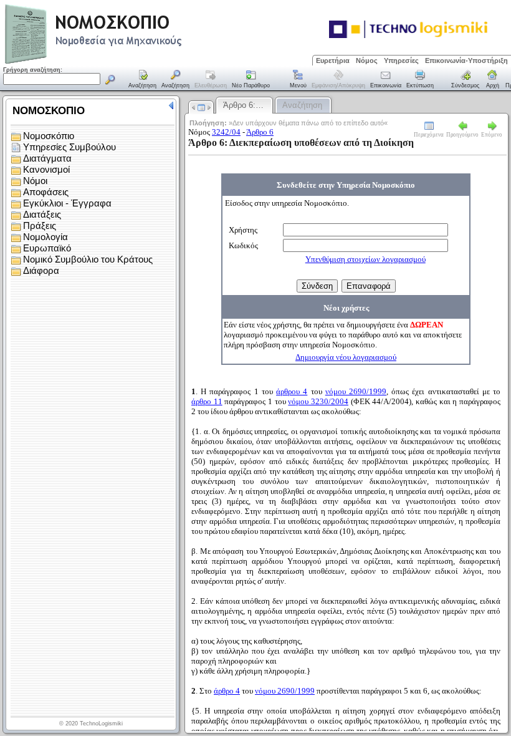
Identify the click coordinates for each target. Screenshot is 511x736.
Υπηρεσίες (401, 60)
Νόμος (367, 60)
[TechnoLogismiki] (142, 62)
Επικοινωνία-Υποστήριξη (466, 60)
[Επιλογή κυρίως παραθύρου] (143, 80)
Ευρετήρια (333, 60)
